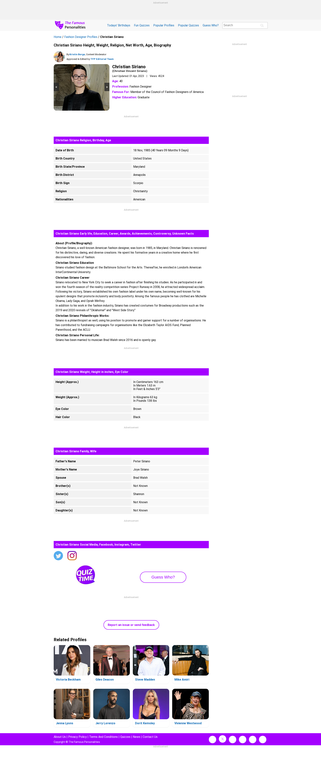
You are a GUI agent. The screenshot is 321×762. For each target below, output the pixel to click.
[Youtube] (262, 739)
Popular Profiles (163, 25)
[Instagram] (72, 556)
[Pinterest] (252, 739)
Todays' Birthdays (118, 25)
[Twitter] (58, 556)
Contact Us (150, 737)
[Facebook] (212, 739)
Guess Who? (211, 25)
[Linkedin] (242, 739)
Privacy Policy (77, 737)
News (136, 737)
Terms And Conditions (103, 737)
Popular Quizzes (188, 25)
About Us (60, 737)
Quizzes (125, 737)
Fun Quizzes (142, 25)
